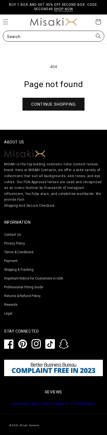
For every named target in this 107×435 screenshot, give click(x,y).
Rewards (11, 305)
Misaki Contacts (30, 425)
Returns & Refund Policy (22, 296)
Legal (8, 313)
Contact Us (12, 235)
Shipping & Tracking (18, 270)
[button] (53, 36)
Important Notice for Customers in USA (33, 278)
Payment (11, 261)
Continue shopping (53, 104)
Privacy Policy (14, 243)
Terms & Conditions (19, 252)
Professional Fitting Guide (23, 287)
